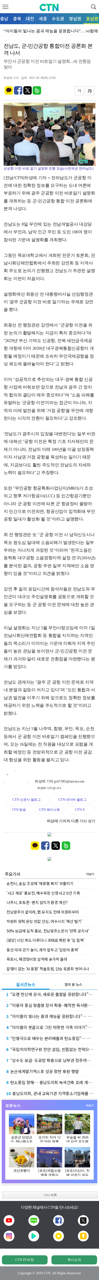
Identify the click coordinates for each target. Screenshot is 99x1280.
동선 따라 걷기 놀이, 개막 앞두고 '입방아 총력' (42, 950)
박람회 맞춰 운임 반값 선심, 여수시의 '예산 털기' (44, 921)
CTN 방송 (19, 809)
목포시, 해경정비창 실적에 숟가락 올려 (36, 959)
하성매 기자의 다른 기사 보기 (71, 821)
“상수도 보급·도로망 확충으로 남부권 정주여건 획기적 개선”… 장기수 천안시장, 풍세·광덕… (50, 1060)
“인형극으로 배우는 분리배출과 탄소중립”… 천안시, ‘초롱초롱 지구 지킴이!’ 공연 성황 (50, 1038)
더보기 (90, 874)
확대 (86, 109)
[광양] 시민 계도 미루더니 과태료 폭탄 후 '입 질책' (45, 940)
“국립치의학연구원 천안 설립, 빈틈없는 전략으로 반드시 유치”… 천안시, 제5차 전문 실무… (50, 1049)
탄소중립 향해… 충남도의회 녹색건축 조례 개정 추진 (50, 1082)
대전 (30, 18)
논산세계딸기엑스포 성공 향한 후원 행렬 (42, 1071)
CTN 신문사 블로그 (26, 799)
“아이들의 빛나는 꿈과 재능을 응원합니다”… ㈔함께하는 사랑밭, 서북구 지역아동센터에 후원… (50, 1016)
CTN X (80, 809)
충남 (4, 18)
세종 (43, 18)
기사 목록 (50, 1195)
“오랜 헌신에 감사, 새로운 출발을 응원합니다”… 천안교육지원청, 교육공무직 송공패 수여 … (50, 994)
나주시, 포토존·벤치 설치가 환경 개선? (37, 902)
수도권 (58, 18)
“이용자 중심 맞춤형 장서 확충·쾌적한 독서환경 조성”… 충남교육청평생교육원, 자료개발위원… (50, 1005)
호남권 (92, 18)
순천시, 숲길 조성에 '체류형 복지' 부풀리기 (39, 883)
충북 (17, 18)
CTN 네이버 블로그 (72, 799)
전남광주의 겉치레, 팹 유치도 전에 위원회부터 (42, 912)
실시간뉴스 (25, 984)
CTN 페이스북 (49, 809)
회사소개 (74, 1260)
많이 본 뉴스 (73, 984)
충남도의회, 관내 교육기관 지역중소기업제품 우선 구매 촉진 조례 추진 (50, 1093)
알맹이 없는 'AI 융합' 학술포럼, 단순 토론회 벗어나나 (47, 968)
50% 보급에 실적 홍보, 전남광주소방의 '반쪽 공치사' (47, 931)
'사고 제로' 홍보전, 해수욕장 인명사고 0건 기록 (43, 893)
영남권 (75, 18)
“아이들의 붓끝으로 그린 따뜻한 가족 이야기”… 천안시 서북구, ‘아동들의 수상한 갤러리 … (50, 1027)
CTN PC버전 (24, 1260)
